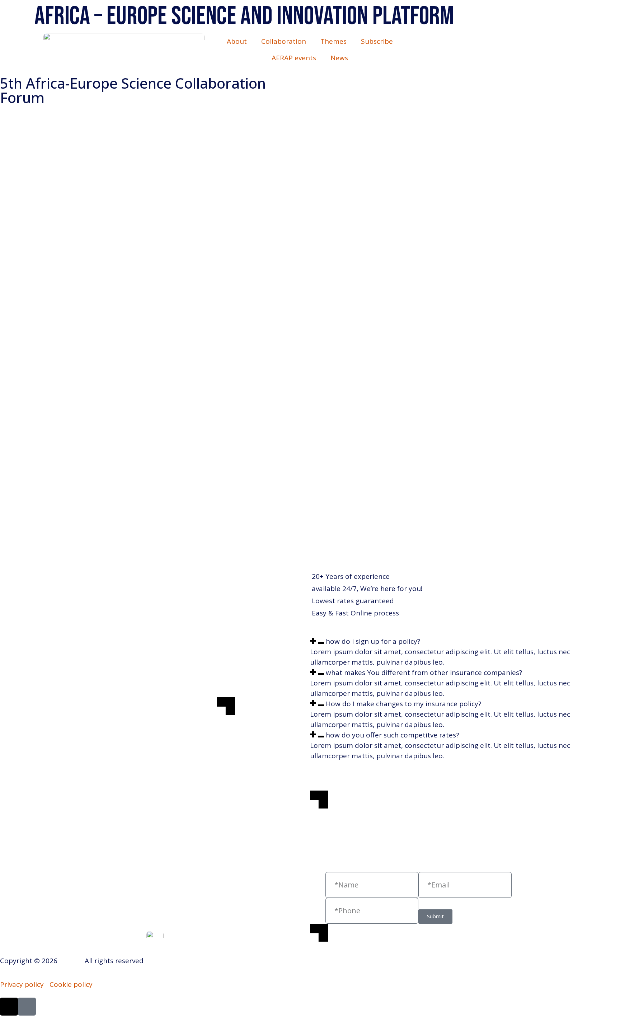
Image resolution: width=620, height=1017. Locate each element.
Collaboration (283, 41)
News (339, 57)
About (237, 41)
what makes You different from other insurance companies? (424, 672)
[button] (449, 641)
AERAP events (294, 57)
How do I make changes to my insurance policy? (403, 703)
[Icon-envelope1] (27, 1007)
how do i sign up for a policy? (373, 641)
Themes (333, 41)
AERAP (70, 960)
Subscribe (377, 41)
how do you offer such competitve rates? (392, 735)
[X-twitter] (9, 1007)
